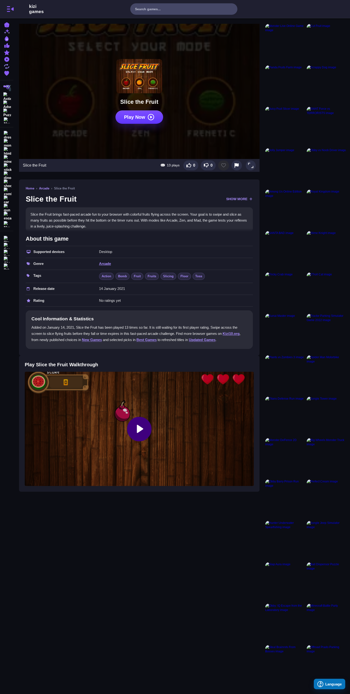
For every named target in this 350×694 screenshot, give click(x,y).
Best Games (146, 340)
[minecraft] (6, 159)
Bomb (122, 276)
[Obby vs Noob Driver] (326, 168)
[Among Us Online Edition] (285, 209)
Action (106, 276)
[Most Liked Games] (6, 45)
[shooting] (6, 184)
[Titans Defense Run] (285, 416)
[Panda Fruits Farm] (285, 85)
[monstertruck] (6, 143)
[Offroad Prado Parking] (326, 664)
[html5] (6, 151)
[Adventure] (6, 104)
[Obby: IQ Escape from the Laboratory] (285, 623)
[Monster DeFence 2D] (285, 457)
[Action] (6, 96)
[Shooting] (6, 88)
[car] (6, 200)
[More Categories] (6, 119)
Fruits (152, 276)
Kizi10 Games (36, 9)
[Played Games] (6, 58)
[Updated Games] (6, 65)
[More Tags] (6, 223)
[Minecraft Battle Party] (326, 623)
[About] (6, 259)
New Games (92, 340)
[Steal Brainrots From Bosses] (285, 664)
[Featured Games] (6, 52)
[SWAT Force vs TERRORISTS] (326, 126)
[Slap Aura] (285, 582)
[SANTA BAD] (285, 250)
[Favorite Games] (6, 72)
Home (30, 188)
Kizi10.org (231, 334)
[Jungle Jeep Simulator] (326, 540)
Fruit (137, 276)
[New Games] (6, 31)
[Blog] (6, 238)
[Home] (6, 24)
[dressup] (6, 135)
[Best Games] (6, 38)
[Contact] (6, 245)
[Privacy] (6, 266)
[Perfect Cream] (326, 499)
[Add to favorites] (223, 165)
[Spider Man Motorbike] (326, 375)
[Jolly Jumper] (285, 168)
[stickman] (6, 168)
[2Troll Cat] (326, 292)
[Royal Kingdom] (326, 209)
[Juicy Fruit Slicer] (285, 126)
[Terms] (6, 252)
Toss (198, 276)
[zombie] (6, 192)
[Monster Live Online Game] (285, 43)
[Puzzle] (6, 112)
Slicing (168, 276)
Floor (184, 276)
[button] (250, 165)
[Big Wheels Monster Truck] (326, 457)
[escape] (6, 216)
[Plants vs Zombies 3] (285, 375)
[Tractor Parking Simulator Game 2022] (326, 333)
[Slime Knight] (326, 250)
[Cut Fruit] (326, 43)
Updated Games (202, 340)
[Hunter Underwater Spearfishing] (285, 540)
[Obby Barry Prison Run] (285, 499)
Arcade (44, 188)
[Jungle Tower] (326, 416)
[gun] (6, 208)
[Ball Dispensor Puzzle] (326, 582)
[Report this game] (236, 165)
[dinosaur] (6, 176)
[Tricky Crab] (285, 292)
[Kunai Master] (285, 333)
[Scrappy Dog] (326, 85)
